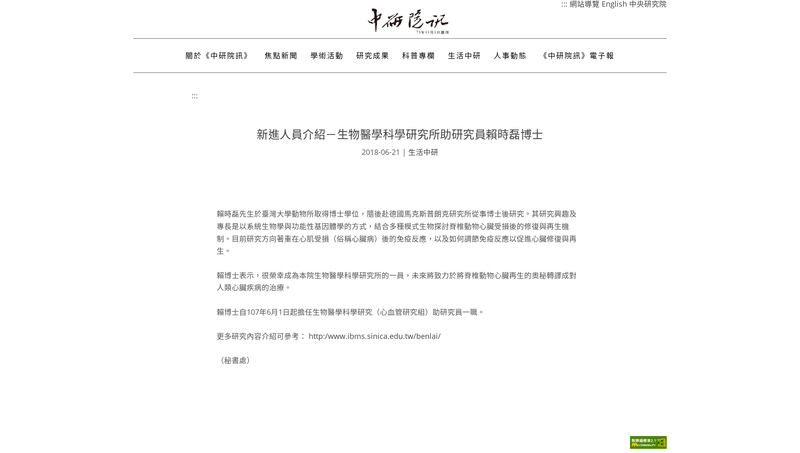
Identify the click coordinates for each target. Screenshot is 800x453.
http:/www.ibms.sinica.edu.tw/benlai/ (374, 336)
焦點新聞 (281, 55)
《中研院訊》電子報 (577, 55)
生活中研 (464, 55)
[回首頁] (409, 21)
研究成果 (373, 55)
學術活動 (327, 55)
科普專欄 (418, 55)
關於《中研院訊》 (218, 55)
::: (195, 95)
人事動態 (510, 55)
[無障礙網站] (648, 447)
